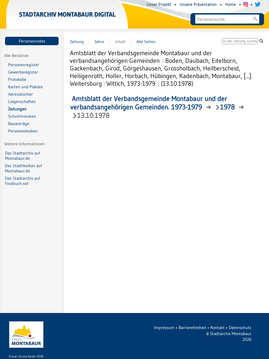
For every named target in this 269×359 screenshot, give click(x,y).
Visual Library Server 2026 (26, 356)
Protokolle (17, 79)
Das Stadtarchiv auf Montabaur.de (22, 155)
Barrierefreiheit (192, 327)
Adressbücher (20, 94)
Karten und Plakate (25, 86)
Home (230, 4)
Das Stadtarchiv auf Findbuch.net (22, 181)
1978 (227, 107)
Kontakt (217, 327)
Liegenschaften (22, 101)
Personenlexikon (23, 131)
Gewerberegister (23, 72)
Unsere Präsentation (198, 4)
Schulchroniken (22, 116)
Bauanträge (18, 123)
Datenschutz (240, 327)
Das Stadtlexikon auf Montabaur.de (23, 168)
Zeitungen (17, 108)
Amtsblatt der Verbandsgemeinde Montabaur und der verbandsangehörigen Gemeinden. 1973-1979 (148, 102)
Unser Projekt (159, 4)
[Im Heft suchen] (261, 40)
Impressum (164, 327)
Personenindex (32, 41)
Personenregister (23, 64)
